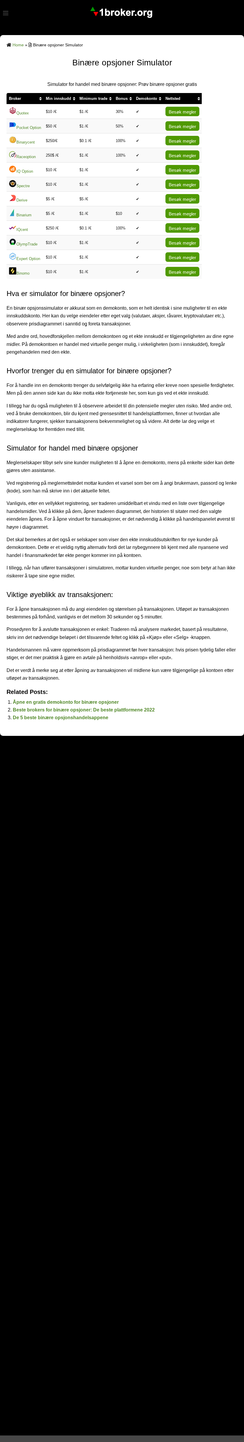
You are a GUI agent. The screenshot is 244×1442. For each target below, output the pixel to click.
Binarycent (25, 142)
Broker (15, 98)
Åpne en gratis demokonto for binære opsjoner (66, 702)
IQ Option (24, 171)
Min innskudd (58, 98)
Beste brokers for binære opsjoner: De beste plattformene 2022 (84, 709)
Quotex (22, 113)
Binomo (22, 273)
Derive (21, 200)
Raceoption (26, 157)
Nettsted (172, 98)
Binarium (24, 215)
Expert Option (28, 258)
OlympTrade (26, 244)
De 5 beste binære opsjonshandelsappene (60, 717)
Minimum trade (93, 98)
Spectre (23, 186)
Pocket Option (28, 127)
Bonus (122, 98)
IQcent (22, 229)
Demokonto (146, 98)
